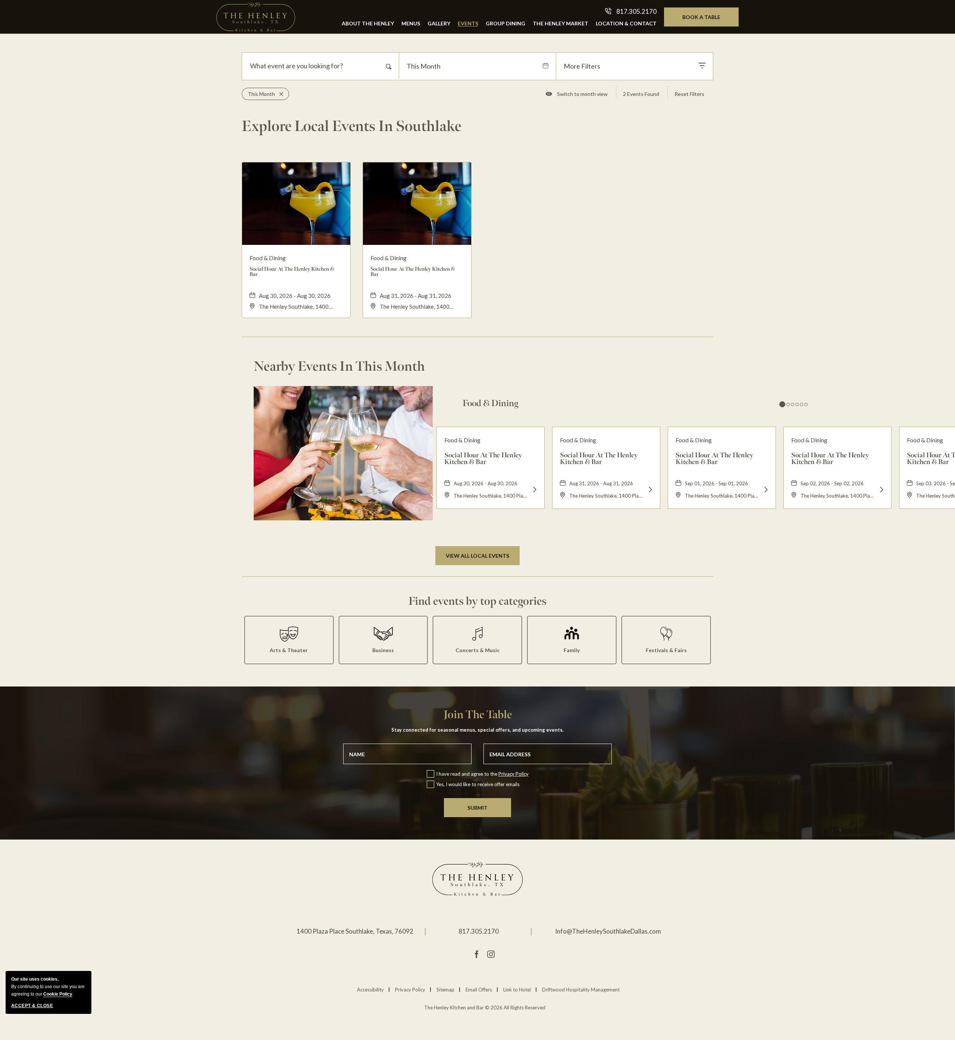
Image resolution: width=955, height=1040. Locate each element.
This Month (424, 66)
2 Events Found (641, 94)
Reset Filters (689, 94)
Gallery (439, 23)
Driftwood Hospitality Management (581, 990)
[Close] (279, 94)
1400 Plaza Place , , (355, 931)
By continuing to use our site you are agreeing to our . (48, 987)
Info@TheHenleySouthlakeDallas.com (608, 931)
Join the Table (478, 714)
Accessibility (370, 990)
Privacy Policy (513, 774)
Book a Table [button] (709, 20)
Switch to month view (582, 95)
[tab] (782, 404)
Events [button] (468, 23)
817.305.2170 (478, 931)
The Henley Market (560, 23)
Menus (410, 23)
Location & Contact (626, 23)
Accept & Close (32, 1005)
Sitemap (445, 990)
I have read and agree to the (482, 774)
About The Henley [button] (368, 23)
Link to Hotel (517, 990)
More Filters (582, 66)
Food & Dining (490, 403)
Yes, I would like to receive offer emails (478, 784)
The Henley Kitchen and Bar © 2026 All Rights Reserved (484, 1007)
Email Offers (479, 990)
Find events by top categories (477, 601)
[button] (477, 555)
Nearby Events (339, 366)
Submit (477, 807)
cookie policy (57, 994)
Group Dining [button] (505, 23)
